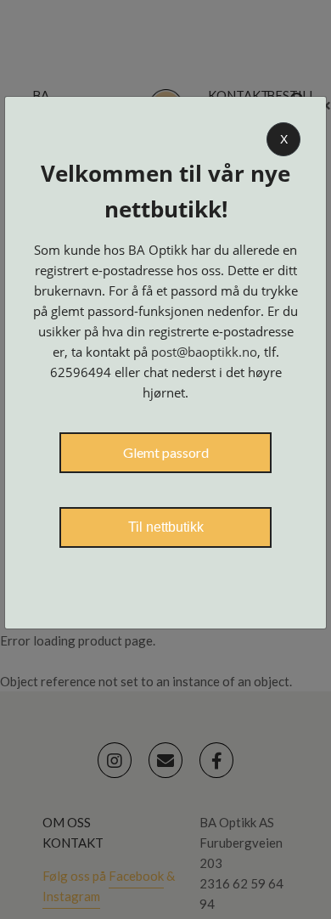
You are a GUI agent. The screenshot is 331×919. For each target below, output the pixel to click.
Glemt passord (166, 452)
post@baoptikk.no (204, 351)
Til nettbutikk (166, 527)
